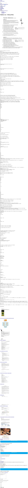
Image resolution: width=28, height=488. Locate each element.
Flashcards (1, 6)
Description (2, 446)
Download (1, 439)
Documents (1, 458)
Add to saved (6, 10)
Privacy (1, 462)
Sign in (1, 444)
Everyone (2, 449)
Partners (3, 461)
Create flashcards (6, 4)
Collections (4, 6)
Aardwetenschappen (4, 12)
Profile (1, 9)
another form (6, 472)
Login (1, 3)
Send (3, 487)
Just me (2, 450)
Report (1, 461)
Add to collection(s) (2, 10)
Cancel (1, 487)
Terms (2, 462)
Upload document (2, 4)
